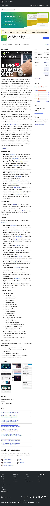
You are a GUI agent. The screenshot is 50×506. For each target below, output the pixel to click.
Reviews (10, 44)
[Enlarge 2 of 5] (19, 365)
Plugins (15, 478)
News (2, 476)
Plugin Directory (4, 5)
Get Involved (41, 474)
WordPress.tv (29, 481)
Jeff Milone (21, 462)
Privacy (3, 481)
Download (46, 38)
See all (47, 101)
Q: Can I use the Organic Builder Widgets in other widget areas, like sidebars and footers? (11, 435)
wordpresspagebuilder (9, 465)
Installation (17, 44)
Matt (3, 487)
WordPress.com (5, 485)
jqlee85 (20, 459)
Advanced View (38, 78)
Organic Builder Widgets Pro (13, 124)
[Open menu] (48, 2)
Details (4, 44)
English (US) (46, 62)
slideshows (46, 70)
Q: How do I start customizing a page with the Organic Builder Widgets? (9, 421)
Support (47, 44)
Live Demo (3, 148)
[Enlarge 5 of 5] (30, 365)
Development (26, 44)
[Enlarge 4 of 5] (19, 377)
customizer (46, 67)
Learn (27, 474)
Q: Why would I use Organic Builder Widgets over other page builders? (9, 416)
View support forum (39, 113)
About (2, 474)
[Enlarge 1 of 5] (9, 365)
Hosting (3, 478)
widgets (46, 75)
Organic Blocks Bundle (24, 210)
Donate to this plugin (39, 124)
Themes (15, 476)
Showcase (15, 474)
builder (47, 65)
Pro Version (3, 222)
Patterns (15, 481)
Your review (37, 101)
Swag (40, 481)
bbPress (3, 489)
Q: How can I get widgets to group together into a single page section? (9, 430)
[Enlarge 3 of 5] (19, 371)
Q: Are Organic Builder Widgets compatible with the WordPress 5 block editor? (10, 444)
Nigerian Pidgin (7, 497)
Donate (40, 478)
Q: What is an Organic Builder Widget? (9, 412)
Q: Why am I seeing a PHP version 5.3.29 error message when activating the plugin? (10, 439)
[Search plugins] (14, 10)
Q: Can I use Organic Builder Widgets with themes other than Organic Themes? (10, 425)
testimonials (46, 72)
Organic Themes (13, 40)
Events (39, 476)
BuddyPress (4, 491)
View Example (13, 154)
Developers (28, 478)
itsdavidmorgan (7, 462)
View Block (15, 204)
